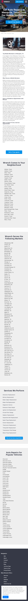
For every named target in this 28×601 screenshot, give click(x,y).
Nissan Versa (6, 514)
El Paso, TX (7, 279)
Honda (4, 488)
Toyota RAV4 (6, 532)
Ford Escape (6, 474)
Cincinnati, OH (7, 263)
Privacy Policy (7, 570)
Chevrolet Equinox (7, 462)
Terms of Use (7, 568)
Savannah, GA (7, 359)
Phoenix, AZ (7, 335)
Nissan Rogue (6, 511)
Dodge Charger (6, 471)
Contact (6, 560)
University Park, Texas (10, 218)
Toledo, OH (7, 368)
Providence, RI (8, 340)
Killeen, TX (7, 300)
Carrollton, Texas (8, 176)
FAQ (5, 556)
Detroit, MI (7, 277)
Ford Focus (5, 483)
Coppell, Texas (8, 178)
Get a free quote (14, 152)
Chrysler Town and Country (9, 467)
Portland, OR (7, 338)
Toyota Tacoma (7, 533)
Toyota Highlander (7, 528)
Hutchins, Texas (8, 195)
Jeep (4, 499)
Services (6, 575)
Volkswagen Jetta (7, 537)
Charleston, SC (8, 257)
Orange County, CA (9, 329)
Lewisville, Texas (8, 200)
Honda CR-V (6, 493)
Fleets (5, 581)
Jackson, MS (7, 295)
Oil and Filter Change (8, 412)
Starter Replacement (8, 422)
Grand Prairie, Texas (9, 190)
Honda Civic (6, 492)
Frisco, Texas (7, 186)
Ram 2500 (5, 518)
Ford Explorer (6, 476)
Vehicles (6, 579)
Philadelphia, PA (8, 333)
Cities (5, 33)
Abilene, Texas (8, 169)
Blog (5, 564)
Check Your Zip (7, 583)
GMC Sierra (5, 486)
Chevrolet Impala (7, 464)
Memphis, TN (7, 310)
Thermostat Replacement (9, 425)
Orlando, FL (7, 331)
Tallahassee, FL (8, 364)
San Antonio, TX (8, 352)
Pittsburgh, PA (8, 336)
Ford (4, 473)
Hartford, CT (7, 286)
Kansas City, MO (8, 298)
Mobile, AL (7, 317)
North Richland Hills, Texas (11, 209)
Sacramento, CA (8, 349)
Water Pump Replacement (9, 433)
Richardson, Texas (9, 212)
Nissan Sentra (6, 513)
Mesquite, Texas (8, 207)
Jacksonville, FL (8, 296)
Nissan (4, 506)
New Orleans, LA (8, 321)
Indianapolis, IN (8, 291)
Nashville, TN (7, 319)
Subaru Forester (7, 520)
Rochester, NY (8, 347)
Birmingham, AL (8, 251)
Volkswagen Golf (7, 535)
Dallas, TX (7, 274)
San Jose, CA (7, 357)
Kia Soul (5, 504)
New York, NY (7, 322)
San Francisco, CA (9, 356)
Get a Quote (19, 1)
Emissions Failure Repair (9, 407)
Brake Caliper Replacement (10, 399)
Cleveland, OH (8, 265)
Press (5, 562)
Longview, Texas (8, 202)
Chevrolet (5, 459)
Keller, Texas (7, 198)
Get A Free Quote (14, 22)
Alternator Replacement (9, 394)
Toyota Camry (6, 525)
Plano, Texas (7, 211)
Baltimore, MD (8, 250)
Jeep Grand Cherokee (8, 500)
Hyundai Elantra (7, 495)
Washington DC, (8, 373)
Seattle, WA (7, 361)
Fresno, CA (7, 281)
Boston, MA (7, 253)
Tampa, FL (7, 366)
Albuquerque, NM (8, 243)
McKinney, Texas (8, 205)
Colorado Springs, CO (9, 267)
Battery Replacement (8, 397)
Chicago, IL (7, 262)
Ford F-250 (5, 480)
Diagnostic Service (7, 405)
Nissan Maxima (6, 509)
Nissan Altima (6, 507)
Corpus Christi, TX (9, 272)
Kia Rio (4, 502)
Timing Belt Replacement (9, 427)
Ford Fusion (6, 485)
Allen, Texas (7, 172)
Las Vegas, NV (8, 303)
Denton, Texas (8, 181)
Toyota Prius (6, 530)
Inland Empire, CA (8, 293)
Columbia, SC (7, 269)
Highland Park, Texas (9, 193)
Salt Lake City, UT (9, 350)
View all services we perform (14, 438)
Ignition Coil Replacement (9, 410)
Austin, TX (7, 246)
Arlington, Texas (8, 174)
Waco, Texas (7, 219)
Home (2, 33)
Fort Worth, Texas (9, 185)
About (5, 558)
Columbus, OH (7, 270)
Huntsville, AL (7, 289)
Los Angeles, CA (8, 307)
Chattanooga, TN (8, 260)
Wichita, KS (7, 375)
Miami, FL (6, 312)
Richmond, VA (7, 345)
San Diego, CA (8, 354)
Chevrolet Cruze (7, 460)
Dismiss (5, 597)
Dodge (4, 469)
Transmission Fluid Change (9, 430)
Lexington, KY (7, 305)
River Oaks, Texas (8, 214)
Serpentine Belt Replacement (10, 417)
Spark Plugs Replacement (9, 420)
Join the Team (7, 566)
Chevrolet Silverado (8, 466)
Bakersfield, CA (8, 248)
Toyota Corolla (6, 526)
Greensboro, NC (8, 284)
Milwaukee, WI (8, 314)
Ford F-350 (5, 481)
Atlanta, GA (7, 244)
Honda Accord (6, 490)
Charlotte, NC (7, 258)
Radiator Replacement (8, 415)
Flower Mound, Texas (9, 183)
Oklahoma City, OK (9, 328)
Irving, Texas (7, 197)
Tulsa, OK (6, 371)
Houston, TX (7, 288)
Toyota (4, 523)
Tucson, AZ (7, 369)
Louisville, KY (7, 309)
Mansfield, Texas (8, 204)
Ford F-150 (5, 478)
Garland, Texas (8, 188)
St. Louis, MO (7, 362)
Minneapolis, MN (8, 316)
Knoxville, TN (7, 302)
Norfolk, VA (7, 324)
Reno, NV (6, 343)
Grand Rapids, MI (8, 283)
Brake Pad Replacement (9, 402)
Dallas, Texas (7, 179)
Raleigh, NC (7, 342)
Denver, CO (7, 276)
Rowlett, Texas (8, 216)
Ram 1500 (5, 516)
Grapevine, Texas (8, 192)
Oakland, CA (7, 326)
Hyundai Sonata (7, 497)
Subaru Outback (7, 521)
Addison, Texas (8, 171)
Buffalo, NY (7, 255)
